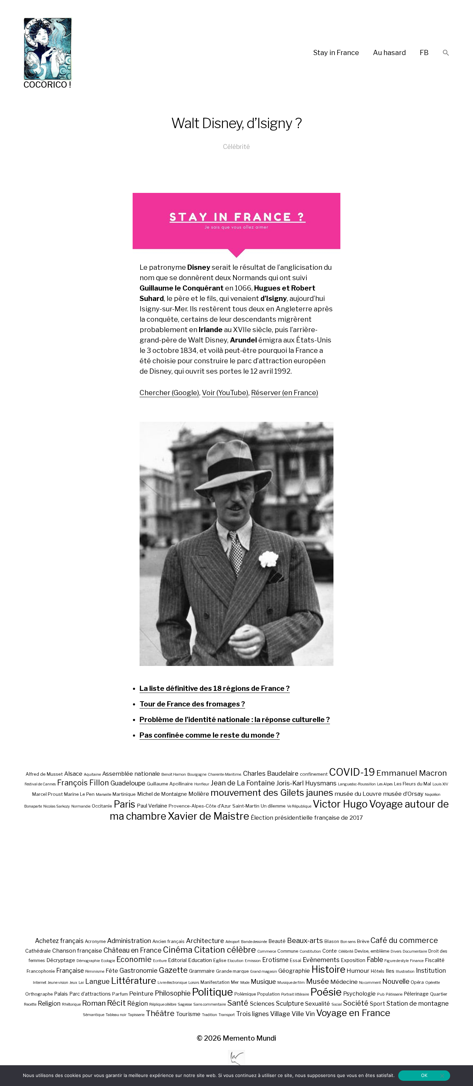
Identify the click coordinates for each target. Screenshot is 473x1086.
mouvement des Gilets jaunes (272, 792)
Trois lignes (252, 1013)
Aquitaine (92, 774)
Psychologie (359, 993)
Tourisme (188, 1014)
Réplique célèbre (162, 1004)
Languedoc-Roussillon (357, 784)
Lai (81, 982)
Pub (380, 994)
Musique (263, 982)
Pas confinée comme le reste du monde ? (210, 735)
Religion (49, 1003)
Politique (212, 992)
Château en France (132, 950)
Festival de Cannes (40, 784)
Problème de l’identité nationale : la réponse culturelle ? (235, 719)
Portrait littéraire (295, 994)
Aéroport (232, 942)
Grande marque (232, 971)
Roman (94, 1003)
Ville (298, 1013)
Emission (253, 961)
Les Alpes (385, 784)
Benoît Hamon (173, 774)
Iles (390, 971)
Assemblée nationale (131, 773)
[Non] (442, 1075)
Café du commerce (404, 940)
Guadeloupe (127, 783)
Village (280, 1014)
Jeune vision (58, 982)
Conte (329, 951)
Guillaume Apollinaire (170, 783)
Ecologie (108, 961)
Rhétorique (71, 1004)
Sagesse (185, 1004)
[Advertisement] (236, 878)
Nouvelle (395, 981)
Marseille (103, 794)
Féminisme (94, 971)
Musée (317, 981)
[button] (446, 53)
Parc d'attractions (90, 994)
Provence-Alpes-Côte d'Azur (200, 806)
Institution (431, 970)
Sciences (262, 1003)
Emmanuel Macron (411, 773)
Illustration (405, 971)
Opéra (417, 982)
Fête (112, 970)
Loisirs (193, 982)
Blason (331, 941)
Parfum (120, 994)
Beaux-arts (305, 940)
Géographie (294, 970)
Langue (97, 981)
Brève (363, 941)
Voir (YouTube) (225, 393)
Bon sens (348, 942)
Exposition (353, 960)
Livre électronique (172, 982)
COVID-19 (352, 772)
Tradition (209, 1015)
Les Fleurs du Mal (412, 783)
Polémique (245, 994)
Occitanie (102, 806)
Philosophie (172, 993)
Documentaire (415, 951)
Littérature (133, 980)
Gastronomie (138, 970)
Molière (198, 793)
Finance (416, 961)
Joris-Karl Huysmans (306, 783)
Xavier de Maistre (208, 816)
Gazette (173, 969)
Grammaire (202, 971)
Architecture (205, 941)
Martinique (124, 794)
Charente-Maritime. (225, 774)
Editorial (177, 960)
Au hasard (389, 52)
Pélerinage (416, 994)
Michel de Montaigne (162, 794)
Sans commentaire (209, 1004)
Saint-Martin (245, 806)
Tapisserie (136, 1015)
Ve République (299, 806)
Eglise (219, 960)
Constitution (310, 951)
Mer (235, 982)
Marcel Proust (47, 794)
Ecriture (160, 961)
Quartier (438, 994)
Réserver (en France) (284, 393)
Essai (295, 960)
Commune (287, 951)
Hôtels (377, 971)
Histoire (328, 969)
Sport (377, 1003)
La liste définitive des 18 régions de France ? (215, 688)
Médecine (344, 981)
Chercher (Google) (169, 393)
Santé (237, 1002)
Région (137, 1003)
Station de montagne (417, 1003)
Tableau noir (116, 1015)
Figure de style (396, 961)
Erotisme (275, 959)
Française (70, 970)
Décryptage (60, 960)
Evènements (321, 959)
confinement (314, 774)
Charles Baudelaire (270, 773)
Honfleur (201, 784)
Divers (396, 951)
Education (200, 960)
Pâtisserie (394, 994)
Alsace (73, 773)
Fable (375, 959)
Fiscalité (435, 960)
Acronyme (95, 941)
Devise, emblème (372, 951)
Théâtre (160, 1013)
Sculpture (290, 1003)
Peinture (141, 993)
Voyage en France (353, 1012)
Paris (124, 804)
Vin (310, 1013)
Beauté (277, 941)
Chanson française (77, 950)
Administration (129, 941)
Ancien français (168, 941)
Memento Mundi (249, 1038)
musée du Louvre (358, 793)
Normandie (80, 806)
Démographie (88, 961)
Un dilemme (273, 806)
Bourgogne (196, 774)
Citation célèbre (225, 950)
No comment (370, 982)
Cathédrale (38, 951)
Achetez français (59, 940)
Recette (30, 1004)
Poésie (326, 992)
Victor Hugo (340, 804)
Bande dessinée (254, 942)
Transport (226, 1015)
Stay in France (336, 52)
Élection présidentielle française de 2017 (307, 817)
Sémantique (93, 1015)
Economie (134, 959)
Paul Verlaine (152, 806)
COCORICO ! (47, 85)
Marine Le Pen (79, 794)
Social (336, 1004)
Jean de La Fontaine (243, 783)
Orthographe (39, 994)
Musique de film (291, 982)
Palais (61, 994)
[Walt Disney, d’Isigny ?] (236, 544)
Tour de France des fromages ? (192, 704)
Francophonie (41, 971)
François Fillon (83, 782)
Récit (116, 1002)
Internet (39, 982)
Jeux (73, 982)
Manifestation (215, 982)
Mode (244, 982)
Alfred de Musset (44, 774)
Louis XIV (440, 784)
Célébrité (236, 146)
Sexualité (317, 1003)
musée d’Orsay (403, 793)
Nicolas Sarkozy (56, 806)
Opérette (432, 982)
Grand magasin (263, 971)
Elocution (235, 961)
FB (424, 52)
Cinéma (178, 950)
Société (355, 1003)
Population (268, 994)
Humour (358, 970)
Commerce (266, 951)
